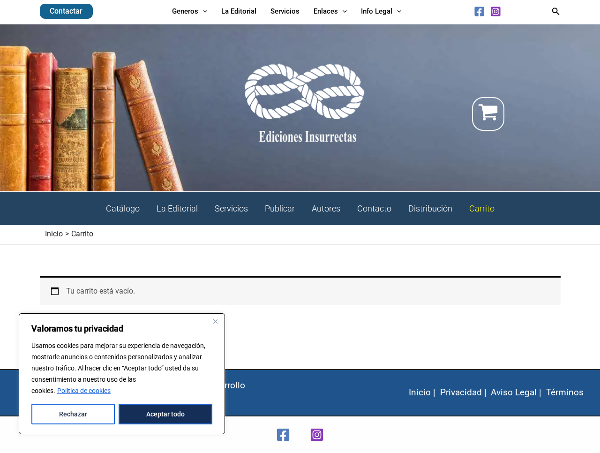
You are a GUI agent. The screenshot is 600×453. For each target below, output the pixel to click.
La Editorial (177, 208)
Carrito (482, 208)
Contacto (374, 208)
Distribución (430, 208)
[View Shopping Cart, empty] (516, 114)
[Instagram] (495, 11)
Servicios (231, 208)
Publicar (280, 208)
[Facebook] (479, 11)
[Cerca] (215, 321)
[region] (122, 373)
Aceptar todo (165, 414)
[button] (66, 11)
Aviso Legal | (516, 392)
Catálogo (123, 208)
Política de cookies (84, 390)
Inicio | (422, 392)
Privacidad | (463, 392)
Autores (326, 208)
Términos (565, 392)
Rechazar (73, 414)
